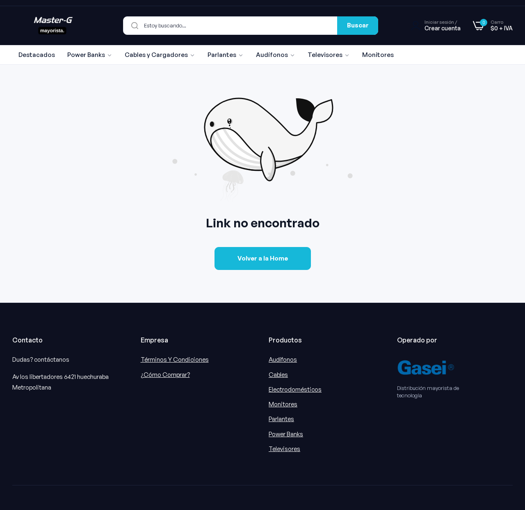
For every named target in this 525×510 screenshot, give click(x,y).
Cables (278, 375)
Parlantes (281, 419)
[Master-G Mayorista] (53, 25)
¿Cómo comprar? (165, 375)
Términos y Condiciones (175, 359)
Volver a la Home (262, 258)
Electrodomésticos (295, 389)
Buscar (358, 25)
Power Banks (286, 434)
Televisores (284, 449)
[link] (90, 54)
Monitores (283, 404)
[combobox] (250, 25)
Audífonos (283, 359)
